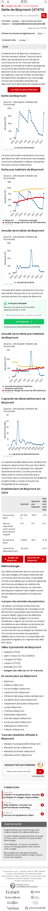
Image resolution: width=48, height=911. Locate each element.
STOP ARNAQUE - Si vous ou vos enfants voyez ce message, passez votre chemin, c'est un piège (22, 846)
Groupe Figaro (36, 878)
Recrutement (19, 874)
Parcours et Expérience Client (18, 814)
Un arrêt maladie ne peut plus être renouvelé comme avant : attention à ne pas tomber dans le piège (23, 838)
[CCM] (35, 892)
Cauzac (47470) (12, 663)
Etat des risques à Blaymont (17, 718)
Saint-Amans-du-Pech (31, 21)
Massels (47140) (12, 652)
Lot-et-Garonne (31, 6)
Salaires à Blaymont (13, 685)
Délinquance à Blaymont (16, 726)
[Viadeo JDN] (35, 902)
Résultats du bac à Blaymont (18, 747)
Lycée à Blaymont (13, 707)
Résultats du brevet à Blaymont (19, 751)
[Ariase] (12, 908)
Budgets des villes (13, 6)
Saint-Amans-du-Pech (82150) (19, 656)
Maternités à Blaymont (15, 715)
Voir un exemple (38, 776)
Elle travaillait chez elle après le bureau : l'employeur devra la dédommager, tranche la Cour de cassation (23, 855)
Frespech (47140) (13, 659)
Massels (15, 21)
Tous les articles (35, 876)
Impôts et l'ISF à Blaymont (17, 692)
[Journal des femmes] (12, 892)
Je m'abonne (22, 322)
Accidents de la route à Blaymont (20, 700)
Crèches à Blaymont (14, 711)
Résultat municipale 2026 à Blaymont (22, 744)
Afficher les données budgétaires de (18, 33)
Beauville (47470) (13, 667)
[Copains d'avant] (12, 902)
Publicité (42, 871)
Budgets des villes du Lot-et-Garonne (23, 670)
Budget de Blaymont (12, 559)
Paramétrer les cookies (10, 876)
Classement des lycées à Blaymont (21, 704)
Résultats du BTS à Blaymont (18, 755)
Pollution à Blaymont (14, 729)
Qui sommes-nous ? (11, 871)
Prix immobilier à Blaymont (17, 689)
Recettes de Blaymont (33, 559)
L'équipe (23, 871)
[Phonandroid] (35, 908)
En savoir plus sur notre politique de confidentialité (22, 326)
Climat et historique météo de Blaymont (24, 696)
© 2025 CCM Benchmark (24, 881)
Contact (9, 874)
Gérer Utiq (24, 876)
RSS (44, 876)
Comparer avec (8, 40)
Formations (11, 787)
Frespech (5, 24)
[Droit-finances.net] (35, 897)
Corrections (10, 878)
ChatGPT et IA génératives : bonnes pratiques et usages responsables (21, 795)
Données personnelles (33, 874)
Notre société (32, 871)
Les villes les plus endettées (24, 90)
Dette (5, 47)
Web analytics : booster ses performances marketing (17, 805)
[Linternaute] (12, 897)
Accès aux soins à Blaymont (17, 722)
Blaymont (9, 681)
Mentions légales (23, 878)
